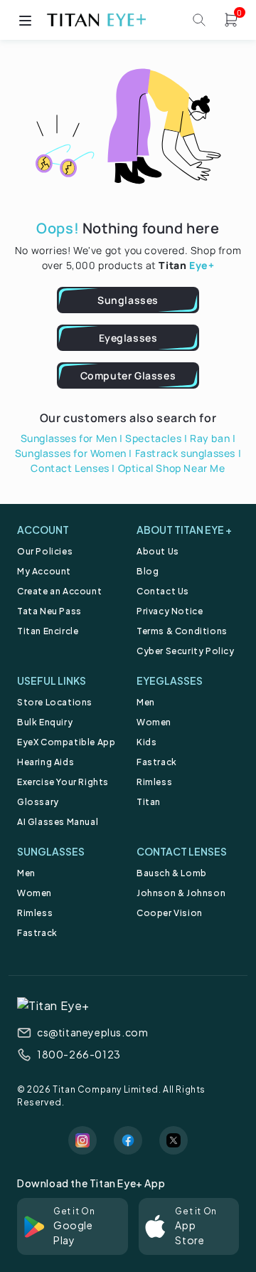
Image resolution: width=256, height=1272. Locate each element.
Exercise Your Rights (63, 782)
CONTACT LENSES (182, 851)
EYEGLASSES (170, 680)
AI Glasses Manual (57, 821)
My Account (44, 571)
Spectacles (153, 438)
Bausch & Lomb (172, 873)
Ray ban (210, 438)
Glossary (38, 802)
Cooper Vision (170, 913)
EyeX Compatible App (66, 742)
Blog (148, 571)
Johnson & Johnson (181, 893)
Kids (146, 742)
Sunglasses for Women (71, 453)
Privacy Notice (170, 611)
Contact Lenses (70, 468)
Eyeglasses (128, 338)
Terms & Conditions (182, 631)
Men (146, 702)
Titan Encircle (47, 631)
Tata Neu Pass (49, 611)
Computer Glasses (128, 375)
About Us (158, 551)
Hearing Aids (45, 762)
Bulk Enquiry (45, 722)
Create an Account (59, 591)
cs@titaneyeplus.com (92, 1032)
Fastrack (157, 762)
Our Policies (45, 551)
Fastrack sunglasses (185, 453)
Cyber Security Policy (186, 651)
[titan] (96, 20)
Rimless (154, 782)
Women (154, 722)
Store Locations (54, 702)
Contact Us (163, 591)
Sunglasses (128, 300)
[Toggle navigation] (25, 20)
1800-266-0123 (79, 1054)
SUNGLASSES (51, 851)
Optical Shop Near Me (171, 468)
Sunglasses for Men (69, 438)
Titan (149, 802)
